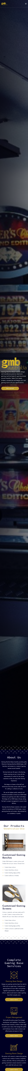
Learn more (14, 999)
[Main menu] (25, 3)
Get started (10, 388)
